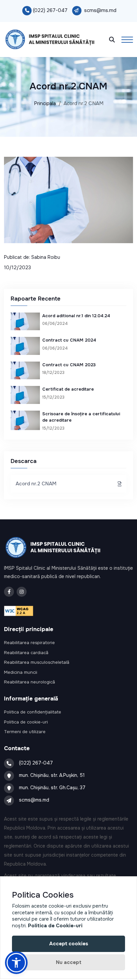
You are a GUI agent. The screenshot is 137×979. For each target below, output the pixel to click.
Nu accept (68, 962)
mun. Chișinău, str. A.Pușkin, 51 (52, 775)
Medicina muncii (20, 672)
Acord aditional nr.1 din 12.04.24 (76, 316)
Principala (45, 103)
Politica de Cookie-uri (55, 925)
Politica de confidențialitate (32, 712)
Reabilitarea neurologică (29, 682)
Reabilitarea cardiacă (26, 652)
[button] (16, 962)
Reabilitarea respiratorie (29, 642)
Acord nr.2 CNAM (36, 483)
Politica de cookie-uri (26, 722)
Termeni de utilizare (25, 732)
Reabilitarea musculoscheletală (36, 662)
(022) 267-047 (50, 10)
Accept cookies (68, 943)
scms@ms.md (100, 10)
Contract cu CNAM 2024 (69, 340)
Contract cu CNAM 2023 (69, 365)
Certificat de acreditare (68, 389)
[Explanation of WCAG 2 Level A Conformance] (18, 610)
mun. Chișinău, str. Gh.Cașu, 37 (52, 788)
